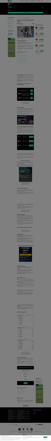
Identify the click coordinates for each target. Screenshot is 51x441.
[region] (25, 438)
